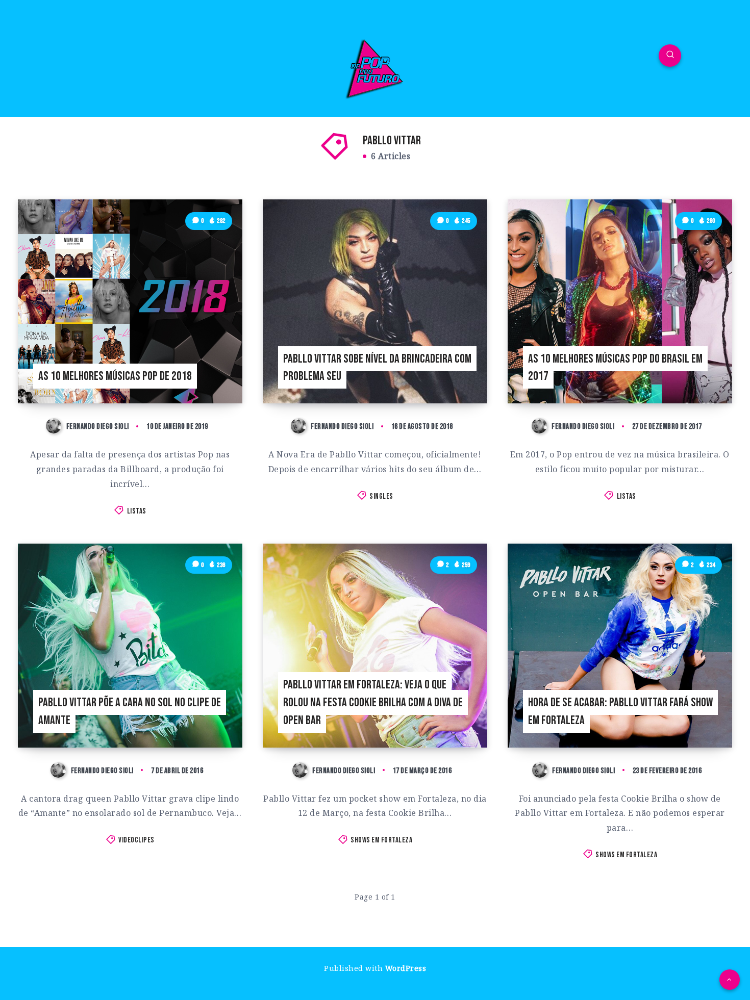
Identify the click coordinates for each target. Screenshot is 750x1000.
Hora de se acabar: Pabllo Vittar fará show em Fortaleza (620, 711)
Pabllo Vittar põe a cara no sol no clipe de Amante (129, 711)
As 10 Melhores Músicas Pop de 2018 (115, 376)
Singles (381, 496)
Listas (136, 511)
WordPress (406, 968)
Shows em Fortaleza (381, 840)
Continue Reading (202, 372)
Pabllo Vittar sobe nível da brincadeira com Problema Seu (377, 367)
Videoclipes (136, 840)
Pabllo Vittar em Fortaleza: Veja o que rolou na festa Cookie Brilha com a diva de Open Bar (373, 702)
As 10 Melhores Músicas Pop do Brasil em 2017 (615, 367)
